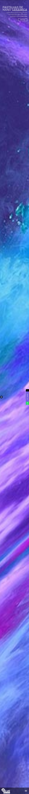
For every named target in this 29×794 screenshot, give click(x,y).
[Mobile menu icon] (26, 790)
